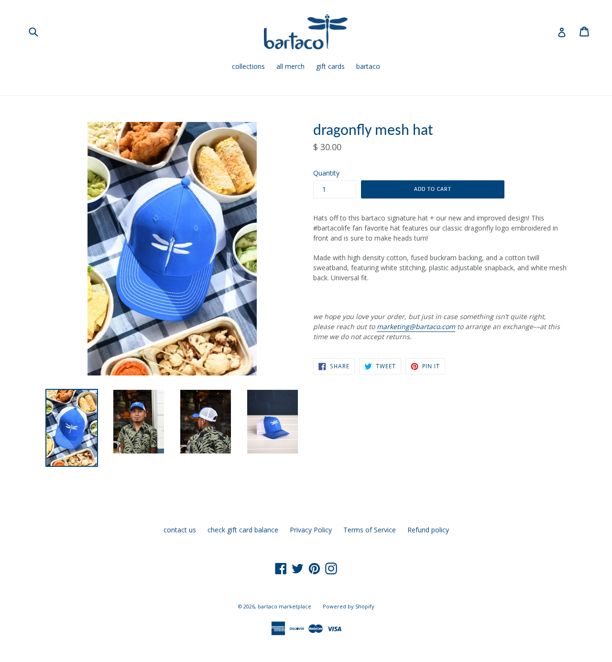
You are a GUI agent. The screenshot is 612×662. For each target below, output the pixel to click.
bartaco (368, 66)
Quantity (326, 172)
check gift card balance (243, 529)
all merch (290, 66)
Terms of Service (369, 529)
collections (248, 66)
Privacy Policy (311, 529)
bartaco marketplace (284, 606)
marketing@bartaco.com (416, 326)
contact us (180, 529)
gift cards (330, 66)
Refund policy (428, 529)
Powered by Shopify (348, 606)
